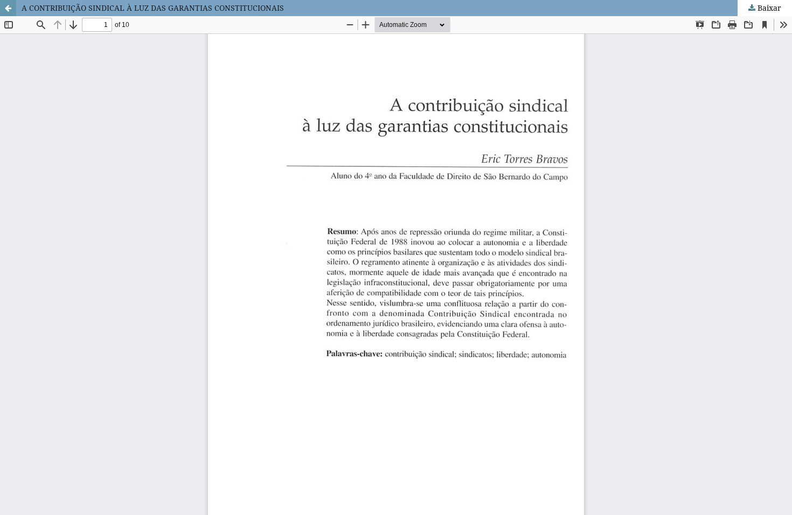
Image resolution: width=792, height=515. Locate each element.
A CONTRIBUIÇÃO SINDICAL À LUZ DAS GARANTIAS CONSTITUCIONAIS (153, 8)
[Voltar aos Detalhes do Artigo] (8, 8)
